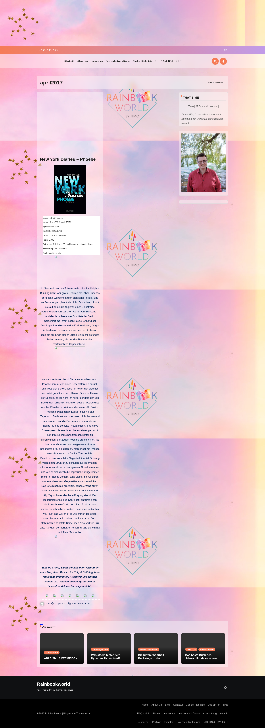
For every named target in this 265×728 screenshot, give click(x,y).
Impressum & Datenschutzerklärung (197, 713)
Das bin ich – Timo (218, 704)
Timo (47, 603)
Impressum (97, 61)
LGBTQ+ (191, 649)
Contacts (178, 704)
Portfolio (156, 722)
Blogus (67, 713)
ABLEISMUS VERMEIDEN (60, 658)
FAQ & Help (143, 713)
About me (82, 61)
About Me (157, 704)
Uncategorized (100, 649)
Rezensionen (207, 649)
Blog (167, 704)
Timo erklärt (52, 652)
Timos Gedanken (148, 649)
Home (145, 704)
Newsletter (143, 722)
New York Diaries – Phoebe (68, 159)
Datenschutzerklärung (118, 61)
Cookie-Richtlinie (142, 61)
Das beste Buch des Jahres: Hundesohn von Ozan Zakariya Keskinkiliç (202, 658)
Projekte (168, 722)
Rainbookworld (53, 684)
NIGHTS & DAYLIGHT (168, 61)
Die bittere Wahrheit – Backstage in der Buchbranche (152, 658)
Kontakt (224, 713)
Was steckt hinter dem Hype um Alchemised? (106, 657)
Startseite (69, 61)
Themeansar (83, 713)
